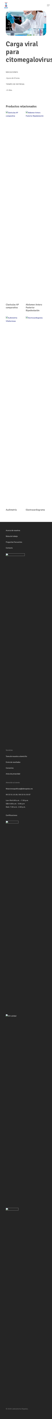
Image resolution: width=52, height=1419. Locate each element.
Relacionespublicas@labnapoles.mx (19, 789)
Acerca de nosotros (13, 530)
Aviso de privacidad (13, 774)
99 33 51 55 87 (25, 794)
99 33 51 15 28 (11, 794)
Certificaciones (11, 815)
